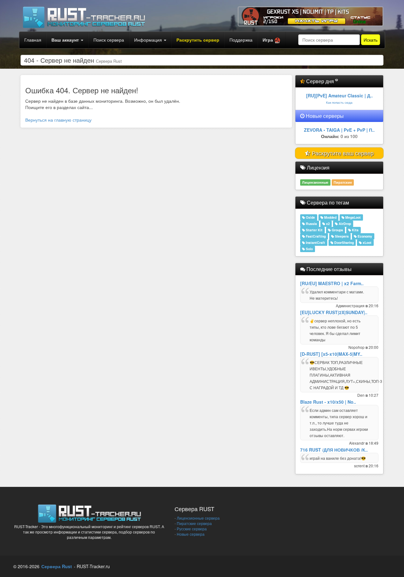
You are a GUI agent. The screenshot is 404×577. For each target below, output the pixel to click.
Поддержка (240, 40)
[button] (271, 40)
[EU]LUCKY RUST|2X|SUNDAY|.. (333, 312)
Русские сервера (192, 528)
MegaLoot (352, 217)
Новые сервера (191, 534)
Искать (370, 40)
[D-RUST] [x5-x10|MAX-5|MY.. (331, 354)
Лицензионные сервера (198, 518)
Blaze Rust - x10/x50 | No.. (328, 402)
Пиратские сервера (194, 523)
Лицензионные (315, 182)
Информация (148, 40)
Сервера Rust (56, 566)
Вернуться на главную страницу (58, 120)
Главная (32, 40)
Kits (355, 230)
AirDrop (344, 223)
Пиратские (343, 182)
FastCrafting (315, 236)
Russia (311, 223)
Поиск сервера (108, 40)
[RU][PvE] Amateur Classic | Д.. (339, 95)
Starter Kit (314, 230)
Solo (309, 248)
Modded (329, 217)
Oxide (310, 217)
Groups (337, 230)
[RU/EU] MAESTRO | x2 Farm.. (332, 283)
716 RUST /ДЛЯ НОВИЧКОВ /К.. (334, 450)
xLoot (366, 242)
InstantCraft (315, 242)
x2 (327, 223)
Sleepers (341, 236)
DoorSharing (343, 242)
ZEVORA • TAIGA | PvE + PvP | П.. (339, 130)
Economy (364, 236)
